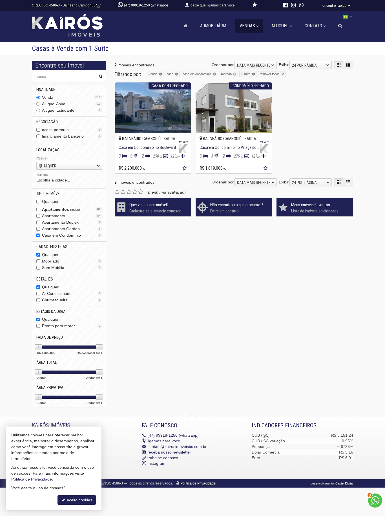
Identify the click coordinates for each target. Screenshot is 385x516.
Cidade (42, 159)
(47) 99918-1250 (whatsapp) (146, 5)
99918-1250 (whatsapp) (173, 435)
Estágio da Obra (51, 311)
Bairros (42, 174)
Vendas (247, 25)
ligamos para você (163, 441)
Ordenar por (223, 64)
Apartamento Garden (71, 228)
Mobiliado (71, 261)
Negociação (47, 122)
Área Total (46, 362)
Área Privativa (49, 387)
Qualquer (50, 201)
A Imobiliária (213, 25)
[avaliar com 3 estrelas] (129, 192)
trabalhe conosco (162, 458)
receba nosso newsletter (169, 452)
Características (51, 246)
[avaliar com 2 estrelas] (123, 192)
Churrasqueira (71, 300)
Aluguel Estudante (71, 110)
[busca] (340, 26)
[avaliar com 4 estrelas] (135, 192)
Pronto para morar (71, 326)
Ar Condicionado (71, 293)
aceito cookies (79, 500)
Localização (47, 150)
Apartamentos (71, 209)
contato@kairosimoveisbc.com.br (177, 446)
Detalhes (44, 279)
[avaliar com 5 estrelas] (140, 192)
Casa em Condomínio (71, 235)
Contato (313, 25)
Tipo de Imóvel (48, 193)
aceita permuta (71, 129)
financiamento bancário (71, 136)
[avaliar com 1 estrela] (117, 192)
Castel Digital (344, 483)
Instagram (156, 463)
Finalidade (45, 89)
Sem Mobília (71, 267)
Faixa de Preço (49, 337)
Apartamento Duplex (71, 222)
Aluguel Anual (71, 104)
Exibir (284, 64)
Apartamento (71, 216)
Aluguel (279, 25)
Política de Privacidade (198, 483)
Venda (71, 97)
